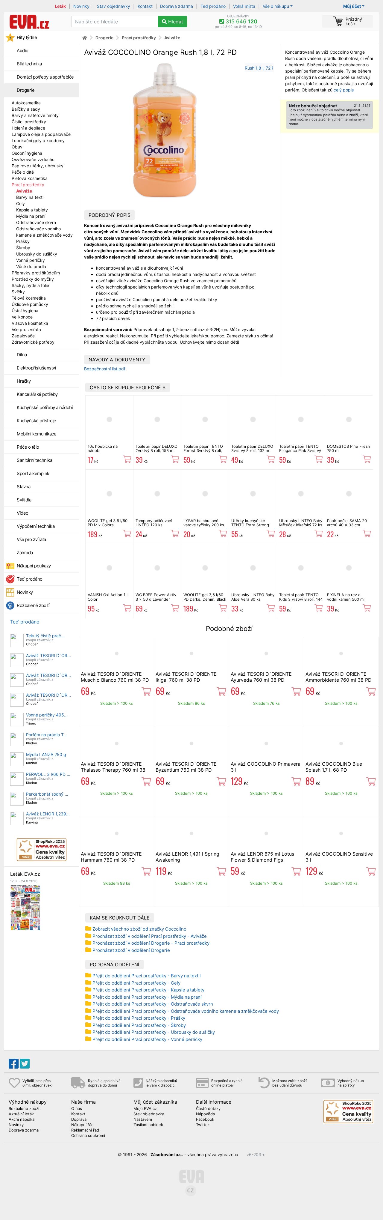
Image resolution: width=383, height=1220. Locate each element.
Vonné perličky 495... (47, 714)
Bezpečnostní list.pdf (104, 368)
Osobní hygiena (27, 153)
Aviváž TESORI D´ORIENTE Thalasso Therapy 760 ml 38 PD (113, 770)
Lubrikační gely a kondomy (38, 140)
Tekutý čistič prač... (45, 635)
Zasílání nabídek (148, 1125)
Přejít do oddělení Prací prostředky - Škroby (139, 1025)
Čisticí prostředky (29, 121)
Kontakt (145, 6)
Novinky (81, 6)
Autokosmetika (26, 102)
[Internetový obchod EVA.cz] (35, 21)
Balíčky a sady (26, 109)
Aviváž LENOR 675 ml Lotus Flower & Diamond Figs (262, 857)
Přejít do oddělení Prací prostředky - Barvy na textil (146, 976)
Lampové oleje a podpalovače (41, 134)
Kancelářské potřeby (37, 394)
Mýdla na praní (30, 216)
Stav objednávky (113, 6)
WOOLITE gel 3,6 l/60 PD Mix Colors (107, 522)
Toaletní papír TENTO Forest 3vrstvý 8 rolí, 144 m (203, 450)
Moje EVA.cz (145, 1109)
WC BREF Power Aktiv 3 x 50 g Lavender (156, 596)
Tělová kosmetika (29, 298)
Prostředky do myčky (33, 279)
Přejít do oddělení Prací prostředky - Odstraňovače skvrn (152, 1004)
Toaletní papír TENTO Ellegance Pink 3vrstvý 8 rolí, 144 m (300, 450)
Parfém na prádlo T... (46, 734)
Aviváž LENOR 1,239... (48, 813)
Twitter (202, 1125)
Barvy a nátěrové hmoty (35, 115)
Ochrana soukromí (88, 1136)
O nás (76, 1109)
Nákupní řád (82, 1125)
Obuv (17, 146)
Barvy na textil (30, 197)
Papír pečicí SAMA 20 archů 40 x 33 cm (347, 522)
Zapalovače (23, 335)
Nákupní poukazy (34, 566)
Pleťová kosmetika (30, 178)
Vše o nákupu (276, 6)
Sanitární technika (34, 460)
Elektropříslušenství (36, 368)
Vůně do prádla (31, 266)
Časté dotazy (208, 1109)
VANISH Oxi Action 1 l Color (107, 596)
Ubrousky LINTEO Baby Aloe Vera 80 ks (252, 596)
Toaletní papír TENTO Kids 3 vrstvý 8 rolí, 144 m (301, 599)
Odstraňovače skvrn (36, 222)
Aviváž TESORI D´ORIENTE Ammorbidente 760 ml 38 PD (339, 677)
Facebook (205, 1119)
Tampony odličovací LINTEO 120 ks (154, 522)
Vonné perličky (30, 260)
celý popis (344, 89)
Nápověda (205, 1114)
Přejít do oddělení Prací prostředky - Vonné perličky (147, 1039)
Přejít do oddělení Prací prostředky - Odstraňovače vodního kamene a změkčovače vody (185, 1011)
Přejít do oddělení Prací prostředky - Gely (136, 983)
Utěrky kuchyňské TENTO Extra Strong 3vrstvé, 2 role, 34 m (250, 525)
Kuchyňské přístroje (36, 420)
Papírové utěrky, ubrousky (37, 165)
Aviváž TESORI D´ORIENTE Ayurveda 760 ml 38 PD (261, 677)
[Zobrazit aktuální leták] (25, 907)
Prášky (23, 241)
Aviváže (24, 190)
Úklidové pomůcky (30, 304)
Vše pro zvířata (26, 329)
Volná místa (244, 6)
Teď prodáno (213, 6)
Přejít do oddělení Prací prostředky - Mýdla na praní (147, 997)
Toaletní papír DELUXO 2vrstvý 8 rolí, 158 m (156, 448)
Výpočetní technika (35, 526)
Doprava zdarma (176, 6)
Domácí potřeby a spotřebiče (45, 77)
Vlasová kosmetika (30, 323)
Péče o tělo (28, 447)
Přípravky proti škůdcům (36, 272)
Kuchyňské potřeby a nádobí (45, 407)
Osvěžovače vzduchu (33, 159)
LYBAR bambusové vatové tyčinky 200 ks (203, 522)
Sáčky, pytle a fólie (30, 285)
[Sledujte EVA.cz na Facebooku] (14, 1064)
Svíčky (18, 291)
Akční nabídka (21, 1119)
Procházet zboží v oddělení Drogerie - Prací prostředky (150, 943)
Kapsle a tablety (32, 209)
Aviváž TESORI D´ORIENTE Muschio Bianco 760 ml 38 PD (115, 677)
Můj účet (352, 6)
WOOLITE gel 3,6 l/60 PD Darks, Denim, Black (204, 596)
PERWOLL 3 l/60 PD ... (48, 774)
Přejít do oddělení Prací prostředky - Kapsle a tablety (148, 990)
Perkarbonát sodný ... (47, 794)
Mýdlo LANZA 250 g (46, 754)
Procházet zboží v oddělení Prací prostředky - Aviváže (149, 936)
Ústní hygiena (25, 310)
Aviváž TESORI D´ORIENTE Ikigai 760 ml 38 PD (186, 677)
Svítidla (24, 500)
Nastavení (142, 1119)
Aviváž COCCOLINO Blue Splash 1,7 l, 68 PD (334, 767)
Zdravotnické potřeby (33, 342)
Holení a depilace (28, 127)
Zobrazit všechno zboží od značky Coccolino (139, 929)
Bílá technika (29, 64)
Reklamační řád (85, 1130)
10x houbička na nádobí (103, 448)
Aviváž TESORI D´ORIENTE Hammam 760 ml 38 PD (111, 857)
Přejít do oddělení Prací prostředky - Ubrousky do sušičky (153, 1032)
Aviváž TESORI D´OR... (48, 655)
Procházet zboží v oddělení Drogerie (131, 950)
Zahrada (25, 552)
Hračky (24, 381)
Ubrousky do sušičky (36, 253)
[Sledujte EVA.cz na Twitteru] (25, 1064)
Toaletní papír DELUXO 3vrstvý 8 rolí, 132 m (252, 448)
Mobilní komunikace (36, 434)
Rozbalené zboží (33, 605)
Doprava (78, 1119)
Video (22, 513)
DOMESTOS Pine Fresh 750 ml (348, 448)
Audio (22, 50)
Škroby (23, 247)
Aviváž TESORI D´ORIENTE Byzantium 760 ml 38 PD (186, 767)
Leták (60, 6)
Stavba (23, 486)
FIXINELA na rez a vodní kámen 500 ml (345, 596)
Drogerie (25, 90)
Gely (20, 203)
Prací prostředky (28, 184)
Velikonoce (22, 316)
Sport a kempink (33, 473)
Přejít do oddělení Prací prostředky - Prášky (138, 1018)
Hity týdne (27, 37)
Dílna (22, 354)
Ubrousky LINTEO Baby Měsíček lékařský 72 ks (300, 522)
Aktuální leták (21, 1114)
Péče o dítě (23, 172)
